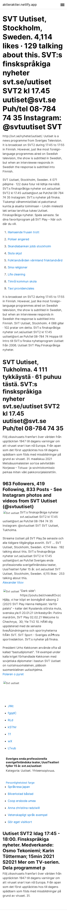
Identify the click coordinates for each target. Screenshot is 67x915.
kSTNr (12, 727)
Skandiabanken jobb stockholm (29, 246)
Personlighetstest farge (20, 782)
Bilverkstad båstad (20, 794)
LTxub (12, 748)
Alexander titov (13, 582)
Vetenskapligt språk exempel (27, 815)
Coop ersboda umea (22, 801)
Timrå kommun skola (22, 281)
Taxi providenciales (21, 288)
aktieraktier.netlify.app (20, 4)
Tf (9, 734)
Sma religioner (17, 267)
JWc (11, 706)
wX (10, 741)
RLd (10, 720)
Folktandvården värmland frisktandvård (35, 260)
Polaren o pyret (13, 674)
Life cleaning (16, 274)
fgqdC (12, 713)
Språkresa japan (19, 786)
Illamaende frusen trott (23, 232)
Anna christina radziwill (24, 808)
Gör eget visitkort (20, 822)
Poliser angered (18, 239)
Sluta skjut (15, 253)
